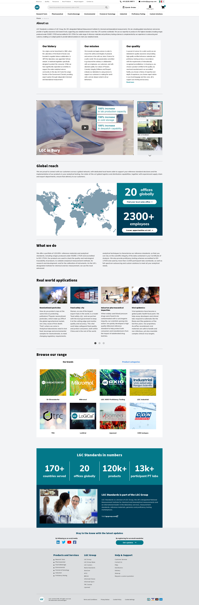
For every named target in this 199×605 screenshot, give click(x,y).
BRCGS (86, 576)
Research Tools (60, 559)
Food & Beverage (60, 565)
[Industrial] (54, 573)
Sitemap (117, 573)
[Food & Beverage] (54, 565)
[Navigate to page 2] (99, 343)
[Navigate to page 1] (95, 343)
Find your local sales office (138, 202)
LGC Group (87, 559)
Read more (130, 82)
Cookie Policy (117, 599)
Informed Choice (89, 579)
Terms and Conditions (90, 599)
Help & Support (78, 1)
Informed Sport (89, 582)
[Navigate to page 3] (104, 343)
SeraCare (87, 570)
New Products (66, 1)
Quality (47, 1)
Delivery (117, 570)
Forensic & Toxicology (62, 570)
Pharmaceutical (60, 562)
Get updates (128, 542)
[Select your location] (162, 1)
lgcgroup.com (110, 516)
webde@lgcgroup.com (148, 1)
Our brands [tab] (68, 361)
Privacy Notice (105, 599)
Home (38, 18)
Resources (55, 1)
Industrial (58, 573)
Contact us (90, 1)
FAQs (116, 565)
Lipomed (87, 587)
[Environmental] (54, 568)
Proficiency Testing (61, 575)
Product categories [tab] (131, 361)
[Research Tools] (54, 560)
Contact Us (118, 562)
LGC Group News (89, 562)
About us (39, 1)
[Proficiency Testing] (54, 576)
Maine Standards (89, 568)
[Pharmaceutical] (54, 562)
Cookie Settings (130, 599)
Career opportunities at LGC (138, 230)
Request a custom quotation (124, 576)
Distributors (119, 568)
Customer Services (121, 559)
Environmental (60, 567)
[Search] (106, 7)
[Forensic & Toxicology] (54, 570)
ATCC (85, 573)
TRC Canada (88, 584)
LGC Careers (88, 565)
